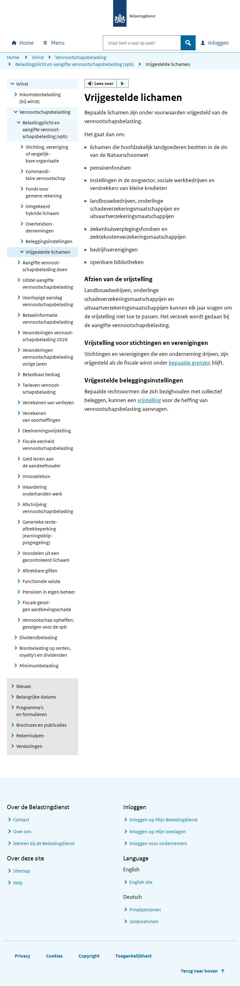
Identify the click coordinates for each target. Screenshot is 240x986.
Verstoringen (29, 746)
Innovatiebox (36, 476)
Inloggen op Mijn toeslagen (157, 831)
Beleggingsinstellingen (49, 241)
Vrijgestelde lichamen (48, 252)
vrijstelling (149, 400)
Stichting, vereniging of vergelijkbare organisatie (47, 154)
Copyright (89, 956)
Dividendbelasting (38, 637)
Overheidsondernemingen (40, 227)
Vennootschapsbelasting (80, 57)
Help (18, 883)
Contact (21, 820)
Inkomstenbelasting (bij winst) (40, 98)
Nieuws (23, 686)
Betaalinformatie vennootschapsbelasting (47, 318)
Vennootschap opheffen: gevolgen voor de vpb (48, 623)
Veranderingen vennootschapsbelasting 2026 (47, 336)
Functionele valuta (41, 581)
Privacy (22, 956)
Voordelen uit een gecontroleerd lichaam (45, 556)
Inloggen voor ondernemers (158, 843)
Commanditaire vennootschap (46, 174)
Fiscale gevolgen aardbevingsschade (46, 606)
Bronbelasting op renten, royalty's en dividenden (45, 651)
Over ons (22, 831)
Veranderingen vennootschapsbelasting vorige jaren (47, 357)
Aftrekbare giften (40, 571)
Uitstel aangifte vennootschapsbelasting (47, 283)
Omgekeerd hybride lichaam (42, 209)
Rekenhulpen (30, 736)
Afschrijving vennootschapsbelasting (47, 507)
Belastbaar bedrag (41, 374)
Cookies (54, 956)
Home (13, 57)
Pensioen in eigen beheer (48, 592)
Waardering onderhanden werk (42, 490)
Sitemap (21, 871)
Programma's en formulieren (31, 711)
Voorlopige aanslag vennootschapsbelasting (47, 301)
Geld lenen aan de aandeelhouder (41, 462)
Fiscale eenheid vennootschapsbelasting (47, 444)
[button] (106, 83)
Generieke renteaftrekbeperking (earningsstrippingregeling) (40, 532)
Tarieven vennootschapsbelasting (41, 388)
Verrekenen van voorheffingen (41, 416)
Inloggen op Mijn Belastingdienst (163, 820)
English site (140, 882)
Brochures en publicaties (41, 725)
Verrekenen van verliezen (48, 403)
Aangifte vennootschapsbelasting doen (45, 266)
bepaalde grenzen (190, 362)
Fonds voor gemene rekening (44, 192)
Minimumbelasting (38, 666)
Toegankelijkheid (133, 956)
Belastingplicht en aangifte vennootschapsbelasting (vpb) (74, 64)
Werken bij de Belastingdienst (43, 843)
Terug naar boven (199, 971)
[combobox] (142, 42)
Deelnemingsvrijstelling (46, 431)
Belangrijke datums (36, 697)
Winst (38, 57)
